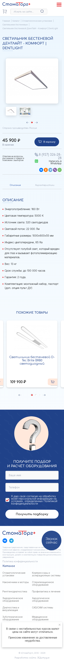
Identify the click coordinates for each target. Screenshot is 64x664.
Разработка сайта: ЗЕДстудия (32, 658)
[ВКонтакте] (41, 170)
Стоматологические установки (37, 21)
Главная (6, 21)
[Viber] (55, 170)
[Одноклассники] (46, 170)
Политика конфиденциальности (20, 561)
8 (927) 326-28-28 (50, 156)
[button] (27, 122)
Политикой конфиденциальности (34, 502)
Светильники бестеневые (15, 24)
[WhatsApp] (60, 170)
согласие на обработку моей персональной (33, 497)
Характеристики (44, 185)
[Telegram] (50, 170)
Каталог (16, 21)
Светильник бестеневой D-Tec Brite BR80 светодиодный (32, 360)
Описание (15, 185)
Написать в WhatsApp (55, 162)
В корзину (49, 142)
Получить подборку (32, 514)
